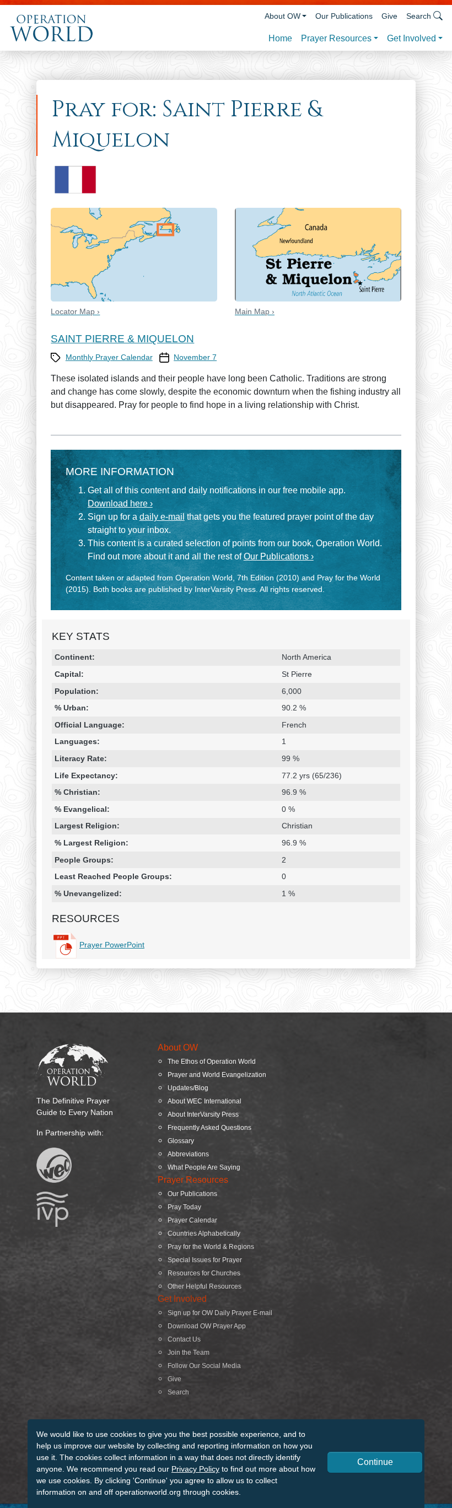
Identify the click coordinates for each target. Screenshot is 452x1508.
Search (178, 1392)
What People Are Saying (204, 1167)
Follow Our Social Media (204, 1366)
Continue (375, 1462)
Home (280, 38)
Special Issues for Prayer (205, 1260)
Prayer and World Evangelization (217, 1075)
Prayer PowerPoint (111, 944)
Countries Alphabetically (204, 1233)
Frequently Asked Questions (209, 1128)
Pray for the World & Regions (211, 1247)
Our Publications (344, 16)
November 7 (195, 357)
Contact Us (184, 1339)
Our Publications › (279, 556)
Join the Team (188, 1352)
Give (389, 16)
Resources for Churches (204, 1273)
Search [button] (418, 16)
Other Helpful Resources (204, 1286)
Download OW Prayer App (207, 1326)
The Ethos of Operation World (212, 1061)
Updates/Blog (188, 1088)
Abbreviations (188, 1154)
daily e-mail (162, 516)
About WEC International (204, 1101)
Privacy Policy (195, 1468)
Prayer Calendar (192, 1220)
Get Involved (411, 38)
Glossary (181, 1141)
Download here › (120, 503)
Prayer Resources (336, 38)
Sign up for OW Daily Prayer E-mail (220, 1313)
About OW (282, 16)
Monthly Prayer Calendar (109, 357)
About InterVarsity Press (203, 1114)
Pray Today (184, 1207)
